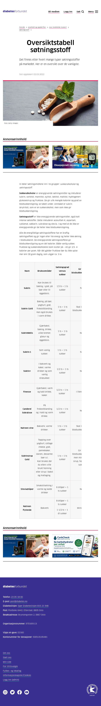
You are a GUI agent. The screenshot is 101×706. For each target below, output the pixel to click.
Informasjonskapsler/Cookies (17, 675)
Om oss (6, 653)
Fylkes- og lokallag (12, 671)
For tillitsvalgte (10, 666)
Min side (7, 662)
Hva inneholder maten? (58, 27)
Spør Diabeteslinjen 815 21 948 (33, 606)
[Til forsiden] (15, 11)
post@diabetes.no (18, 601)
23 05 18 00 (17, 597)
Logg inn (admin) (11, 680)
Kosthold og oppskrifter (37, 27)
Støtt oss (7, 657)
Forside (22, 27)
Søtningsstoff (24, 30)
